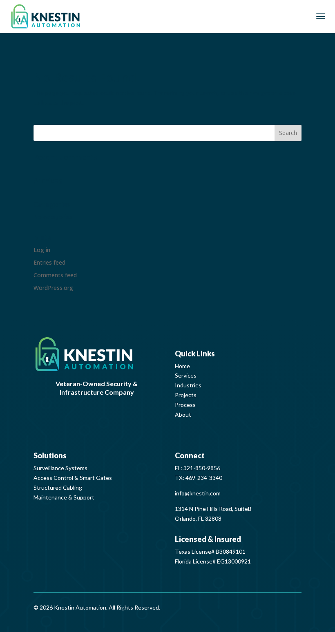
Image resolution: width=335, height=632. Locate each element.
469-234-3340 (203, 477)
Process (185, 404)
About (183, 414)
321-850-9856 (201, 467)
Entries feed (49, 262)
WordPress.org (53, 288)
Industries (188, 385)
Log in (42, 250)
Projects (186, 394)
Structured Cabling (58, 487)
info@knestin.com (198, 493)
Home (182, 365)
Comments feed (55, 275)
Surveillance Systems (60, 467)
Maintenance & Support (64, 497)
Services (186, 375)
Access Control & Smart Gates (73, 477)
